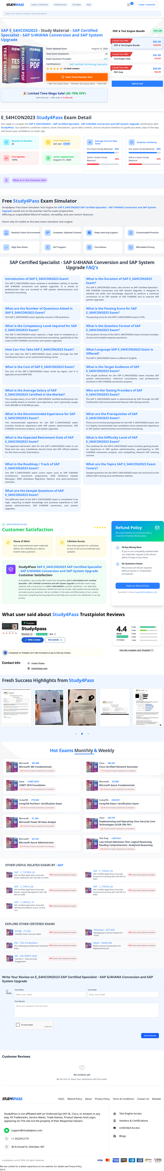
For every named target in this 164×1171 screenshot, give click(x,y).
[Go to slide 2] (82, 734)
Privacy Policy (74, 1166)
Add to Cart (137, 84)
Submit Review (150, 1035)
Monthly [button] (84, 750)
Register (150, 4)
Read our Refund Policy (137, 585)
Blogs (89, 5)
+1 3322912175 (20, 1138)
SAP (106, 58)
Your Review (19, 1001)
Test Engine (77, 5)
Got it (2, 1169)
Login (141, 4)
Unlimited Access (60, 5)
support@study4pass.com (146, 592)
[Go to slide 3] (88, 734)
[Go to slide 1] (76, 734)
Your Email (92, 990)
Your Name (19, 990)
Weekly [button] (106, 750)
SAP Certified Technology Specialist (88, 64)
